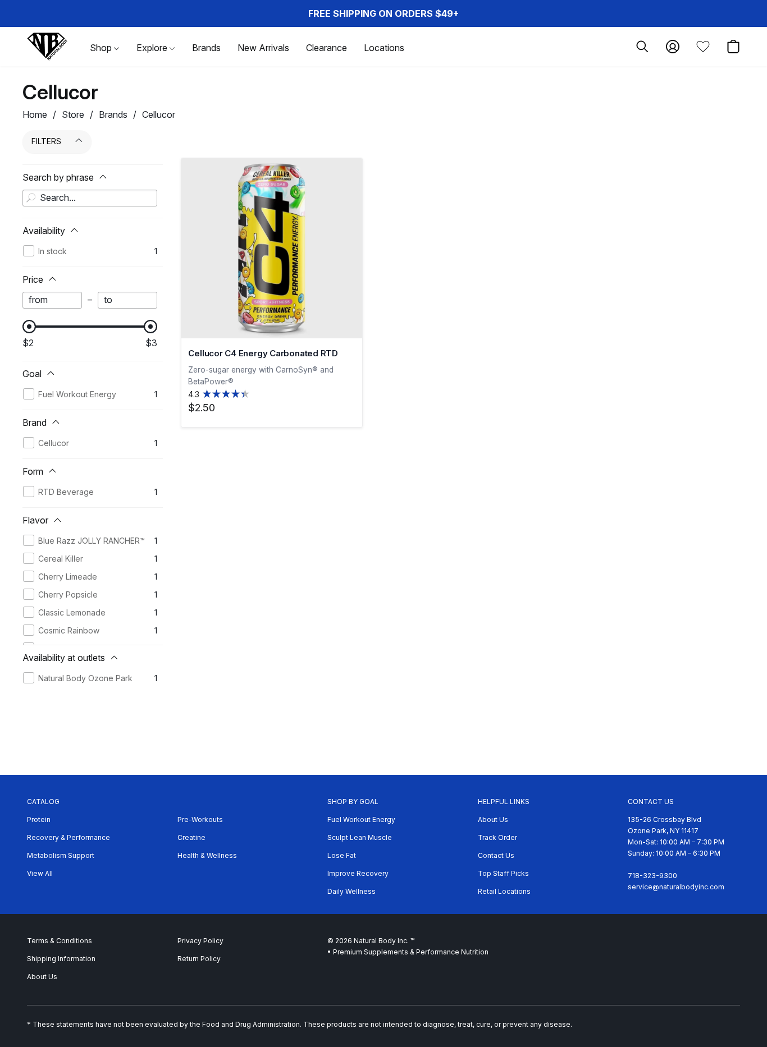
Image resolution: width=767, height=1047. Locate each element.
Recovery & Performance (68, 837)
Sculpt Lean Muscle (359, 837)
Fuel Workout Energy (361, 819)
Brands (206, 47)
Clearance (326, 47)
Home (34, 114)
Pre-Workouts (200, 819)
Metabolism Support (60, 855)
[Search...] (30, 198)
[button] (47, 47)
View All (40, 873)
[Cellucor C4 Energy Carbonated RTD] (271, 248)
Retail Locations (504, 891)
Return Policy (199, 958)
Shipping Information (61, 958)
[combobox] (89, 198)
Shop (102, 47)
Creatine (191, 837)
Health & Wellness (207, 855)
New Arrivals (263, 47)
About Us (493, 819)
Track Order (497, 837)
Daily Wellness (351, 891)
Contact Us (496, 855)
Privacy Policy (200, 940)
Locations (384, 47)
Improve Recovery (358, 873)
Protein (39, 819)
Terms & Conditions (59, 940)
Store (73, 114)
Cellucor (158, 114)
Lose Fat (341, 855)
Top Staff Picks (503, 873)
